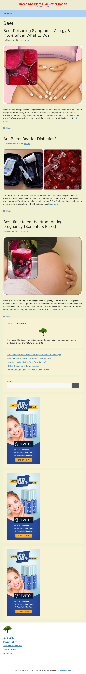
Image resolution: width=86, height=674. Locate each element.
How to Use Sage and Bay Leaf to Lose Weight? (28, 370)
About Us (7, 653)
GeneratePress (65, 670)
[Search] (75, 385)
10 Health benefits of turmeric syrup (23, 366)
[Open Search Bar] (81, 13)
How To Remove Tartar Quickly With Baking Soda (29, 358)
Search (10, 381)
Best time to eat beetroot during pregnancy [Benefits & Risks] (32, 224)
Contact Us (8, 638)
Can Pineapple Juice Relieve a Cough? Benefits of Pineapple (34, 354)
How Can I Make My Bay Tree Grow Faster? (26, 362)
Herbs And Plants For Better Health (43, 4)
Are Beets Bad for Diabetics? (29, 138)
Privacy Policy (10, 642)
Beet (8, 128)
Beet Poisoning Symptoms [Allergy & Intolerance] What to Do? (36, 33)
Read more (53, 204)
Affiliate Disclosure (12, 646)
